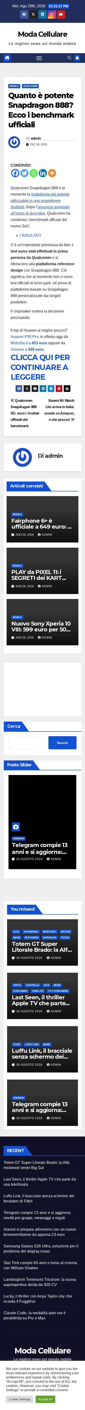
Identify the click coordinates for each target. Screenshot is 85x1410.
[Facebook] (15, 173)
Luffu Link (32, 1044)
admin (36, 138)
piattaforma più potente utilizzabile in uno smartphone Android (40, 200)
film (46, 985)
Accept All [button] (45, 1399)
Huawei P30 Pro (24, 337)
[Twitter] (24, 173)
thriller (37, 991)
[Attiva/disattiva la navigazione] (39, 58)
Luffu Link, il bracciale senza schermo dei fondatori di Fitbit (42, 1056)
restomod (31, 937)
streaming (20, 991)
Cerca (13, 726)
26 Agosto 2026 (29, 859)
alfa (16, 931)
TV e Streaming (58, 991)
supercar (49, 937)
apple (17, 985)
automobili (31, 931)
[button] (69, 58)
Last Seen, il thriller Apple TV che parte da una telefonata (38, 1003)
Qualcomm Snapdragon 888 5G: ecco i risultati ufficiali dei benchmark (25, 413)
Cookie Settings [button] (19, 1399)
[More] (52, 173)
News (16, 937)
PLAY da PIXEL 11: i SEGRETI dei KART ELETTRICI (36, 578)
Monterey (49, 931)
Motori (65, 931)
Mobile (14, 86)
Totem (65, 937)
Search (62, 743)
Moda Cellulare (42, 34)
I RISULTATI (30, 235)
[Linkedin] (43, 173)
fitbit (17, 1044)
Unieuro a (27, 349)
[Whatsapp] (34, 173)
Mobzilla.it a (29, 343)
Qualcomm (30, 86)
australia (32, 985)
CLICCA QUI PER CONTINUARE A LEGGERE (40, 367)
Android (18, 838)
